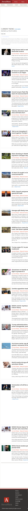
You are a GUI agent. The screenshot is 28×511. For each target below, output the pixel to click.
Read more (21, 106)
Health (16, 4)
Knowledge (17, 501)
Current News (15, 53)
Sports (16, 505)
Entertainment (10, 4)
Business (3, 4)
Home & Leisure (19, 499)
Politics (17, 503)
